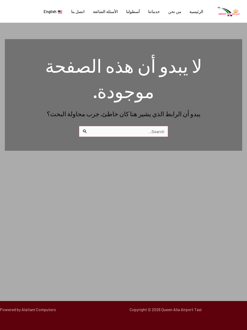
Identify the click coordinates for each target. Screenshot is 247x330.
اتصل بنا (78, 11)
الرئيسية (196, 11)
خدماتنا (154, 11)
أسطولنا (133, 11)
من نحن (174, 11)
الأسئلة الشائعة (105, 11)
